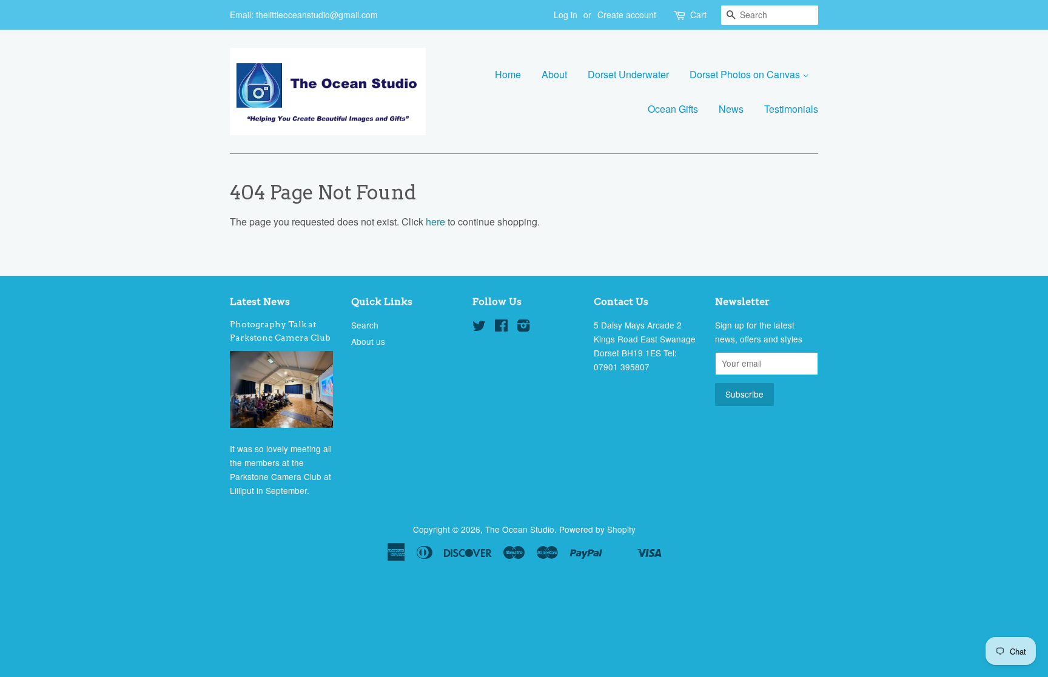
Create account (626, 14)
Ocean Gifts (673, 109)
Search (364, 325)
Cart (698, 14)
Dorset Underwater (628, 74)
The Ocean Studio (519, 529)
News (731, 109)
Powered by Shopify (597, 529)
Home (508, 74)
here (435, 221)
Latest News (260, 301)
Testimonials (791, 109)
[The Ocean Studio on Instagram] (523, 327)
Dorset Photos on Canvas (746, 74)
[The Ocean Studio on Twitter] (479, 327)
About (554, 74)
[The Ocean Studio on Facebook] (501, 327)
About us (368, 341)
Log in (565, 14)
